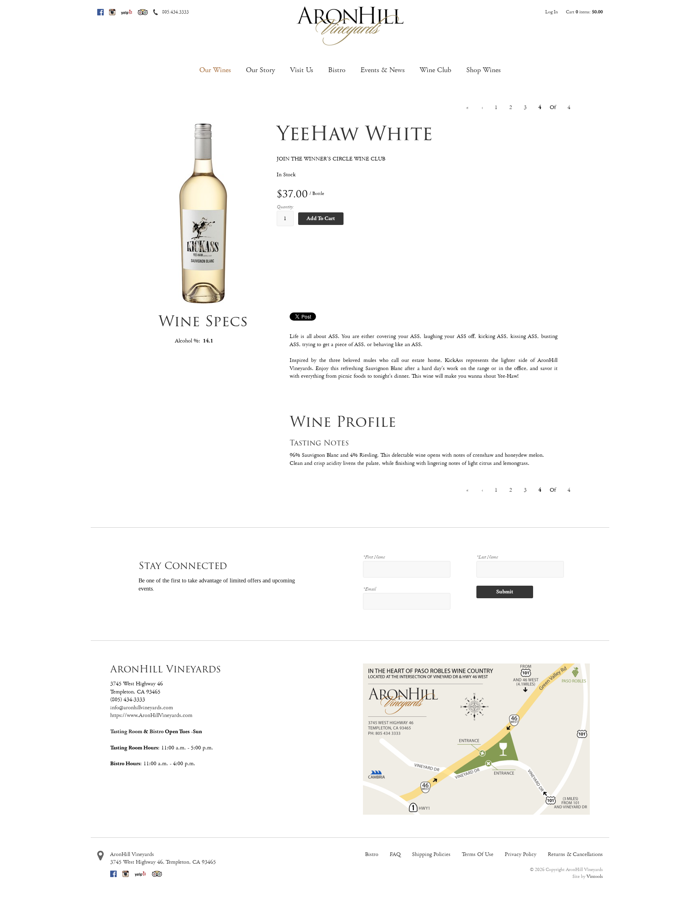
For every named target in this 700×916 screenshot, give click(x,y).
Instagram (112, 12)
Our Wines (215, 70)
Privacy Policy (520, 854)
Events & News (383, 70)
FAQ (395, 854)
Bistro (337, 70)
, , (163, 862)
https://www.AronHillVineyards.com (151, 715)
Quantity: (285, 207)
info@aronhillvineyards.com (141, 707)
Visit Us (301, 70)
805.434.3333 (175, 12)
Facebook (100, 12)
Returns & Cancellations (575, 854)
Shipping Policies (431, 854)
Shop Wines (483, 70)
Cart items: (584, 12)
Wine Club (435, 70)
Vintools (595, 876)
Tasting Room (126, 731)
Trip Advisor (143, 12)
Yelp (126, 12)
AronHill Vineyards (132, 854)
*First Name (374, 557)
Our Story (260, 70)
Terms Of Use (477, 854)
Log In (551, 12)
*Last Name (487, 557)
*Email (369, 589)
